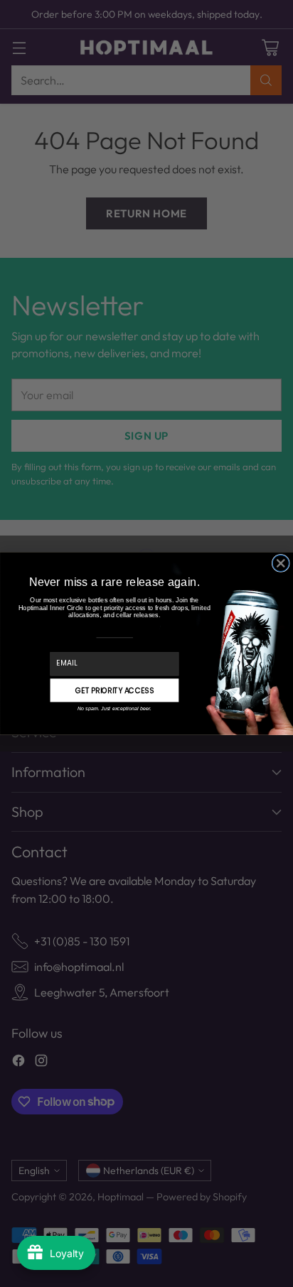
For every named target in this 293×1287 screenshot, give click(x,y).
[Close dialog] (280, 563)
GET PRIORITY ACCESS (114, 690)
